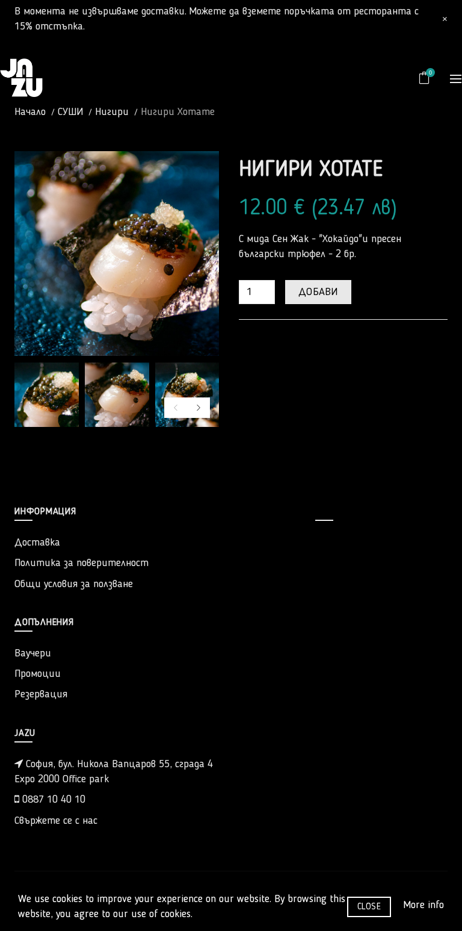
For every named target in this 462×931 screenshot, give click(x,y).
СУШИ (70, 112)
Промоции (37, 673)
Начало (30, 112)
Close (369, 907)
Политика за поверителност (81, 563)
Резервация (40, 694)
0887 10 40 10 (52, 799)
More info (423, 905)
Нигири (112, 112)
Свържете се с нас (55, 820)
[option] (46, 395)
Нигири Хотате (178, 112)
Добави (318, 292)
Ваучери (32, 653)
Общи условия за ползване (73, 584)
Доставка (37, 542)
